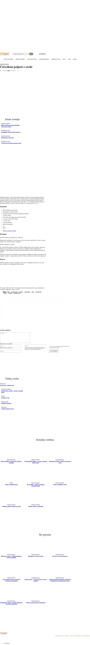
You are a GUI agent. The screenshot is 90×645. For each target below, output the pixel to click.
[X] (7, 296)
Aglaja (8, 70)
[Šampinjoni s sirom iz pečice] (35, 545)
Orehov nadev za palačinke (35, 506)
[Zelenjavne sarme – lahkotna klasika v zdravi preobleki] (11, 545)
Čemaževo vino (5, 397)
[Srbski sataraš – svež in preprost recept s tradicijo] (35, 568)
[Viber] (17, 296)
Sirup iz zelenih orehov (11, 484)
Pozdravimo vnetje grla (7, 137)
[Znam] (4, 53)
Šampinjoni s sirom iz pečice (35, 556)
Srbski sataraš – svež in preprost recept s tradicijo (36, 580)
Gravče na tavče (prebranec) (60, 556)
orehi (33, 291)
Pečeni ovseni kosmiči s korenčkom (35, 602)
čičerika (5, 293)
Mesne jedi (2, 383)
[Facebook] (2, 296)
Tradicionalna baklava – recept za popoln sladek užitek (35, 462)
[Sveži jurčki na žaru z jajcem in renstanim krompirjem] (11, 568)
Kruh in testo (4, 401)
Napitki (11, 482)
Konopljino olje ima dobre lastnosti (10, 132)
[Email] (27, 296)
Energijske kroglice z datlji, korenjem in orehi (60, 462)
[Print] (32, 296)
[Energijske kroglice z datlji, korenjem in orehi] (60, 450)
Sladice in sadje (11, 459)
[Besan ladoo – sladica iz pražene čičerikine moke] (35, 474)
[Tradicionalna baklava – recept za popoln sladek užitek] (35, 450)
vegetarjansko (27, 291)
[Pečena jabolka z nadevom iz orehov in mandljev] (11, 450)
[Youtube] (8, 636)
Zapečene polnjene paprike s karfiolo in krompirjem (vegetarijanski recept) (60, 580)
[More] (37, 296)
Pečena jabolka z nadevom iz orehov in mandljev (11, 462)
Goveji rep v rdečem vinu (7, 385)
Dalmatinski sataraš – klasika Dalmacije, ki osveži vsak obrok (11, 603)
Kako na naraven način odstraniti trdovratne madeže (10, 125)
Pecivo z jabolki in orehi (60, 484)
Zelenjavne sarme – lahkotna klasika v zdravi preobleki (11, 556)
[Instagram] (5, 636)
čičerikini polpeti (17, 293)
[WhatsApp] (12, 296)
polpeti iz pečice (14, 291)
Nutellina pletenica (6, 403)
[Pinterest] (22, 296)
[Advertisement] (12, 156)
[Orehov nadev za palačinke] (35, 495)
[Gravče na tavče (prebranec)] (60, 545)
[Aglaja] (1, 71)
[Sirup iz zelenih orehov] (11, 474)
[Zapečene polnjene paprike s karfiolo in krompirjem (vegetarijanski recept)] (60, 568)
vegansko (10, 293)
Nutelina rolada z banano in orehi (11, 506)
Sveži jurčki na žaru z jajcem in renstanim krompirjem (11, 580)
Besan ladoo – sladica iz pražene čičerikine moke (35, 485)
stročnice (21, 291)
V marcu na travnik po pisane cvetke (11, 143)
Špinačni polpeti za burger (9, 230)
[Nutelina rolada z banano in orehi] (11, 495)
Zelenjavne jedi (4, 64)
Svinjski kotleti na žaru (7, 408)
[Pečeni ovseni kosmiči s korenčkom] (35, 592)
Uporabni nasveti (5, 123)
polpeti (8, 291)
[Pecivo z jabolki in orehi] (60, 474)
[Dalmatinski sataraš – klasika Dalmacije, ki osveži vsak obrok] (11, 592)
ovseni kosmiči (38, 291)
